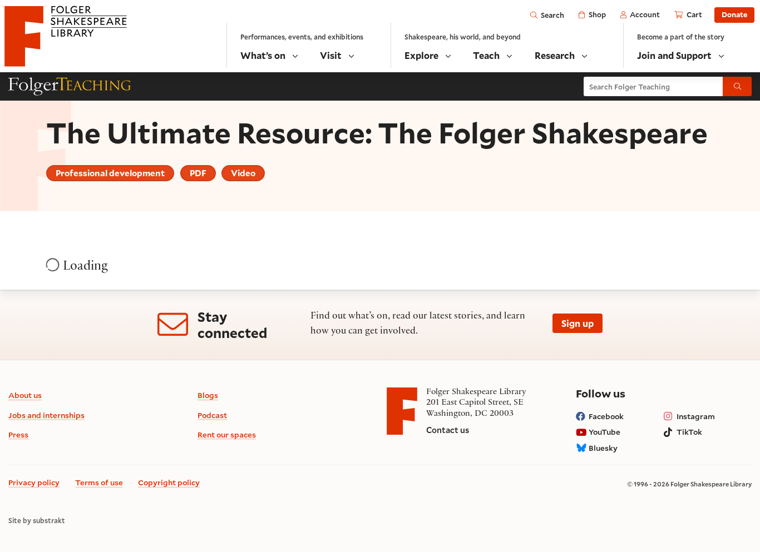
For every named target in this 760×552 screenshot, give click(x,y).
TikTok (689, 431)
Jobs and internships (46, 415)
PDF (198, 172)
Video (243, 172)
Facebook (606, 416)
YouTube (604, 431)
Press (18, 434)
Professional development (110, 172)
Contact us (447, 430)
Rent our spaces (227, 434)
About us (25, 395)
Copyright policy (169, 482)
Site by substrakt (36, 520)
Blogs (208, 395)
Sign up (577, 323)
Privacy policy (34, 482)
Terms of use (99, 482)
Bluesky (603, 447)
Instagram (696, 416)
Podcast (212, 415)
